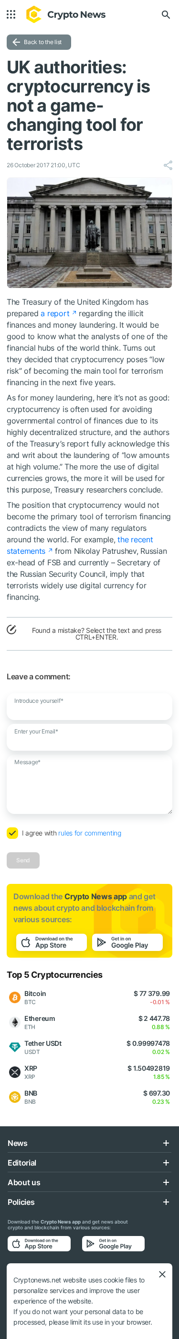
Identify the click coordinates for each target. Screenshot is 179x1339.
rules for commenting (89, 833)
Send (23, 860)
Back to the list (43, 42)
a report (55, 313)
